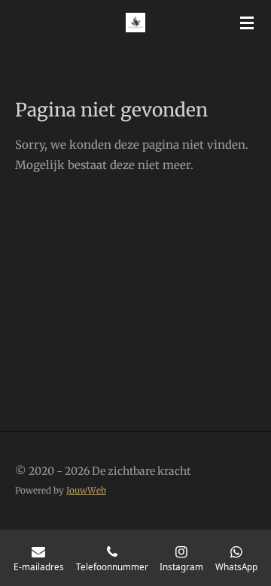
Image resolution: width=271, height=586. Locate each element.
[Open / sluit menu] (246, 23)
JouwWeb (86, 490)
